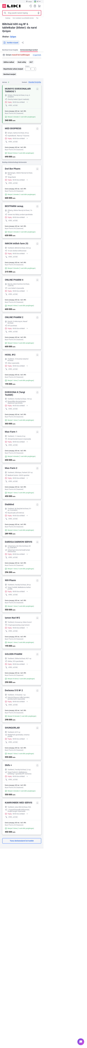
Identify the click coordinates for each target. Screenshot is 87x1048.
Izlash (5, 13)
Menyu (4, 6)
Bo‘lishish (22, 42)
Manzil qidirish (3, 55)
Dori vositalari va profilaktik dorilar (23, 18)
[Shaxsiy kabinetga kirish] (30, 6)
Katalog (7, 18)
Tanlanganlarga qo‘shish (37, 89)
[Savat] (39, 6)
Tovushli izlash (38, 13)
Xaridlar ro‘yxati (35, 6)
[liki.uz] (14, 6)
